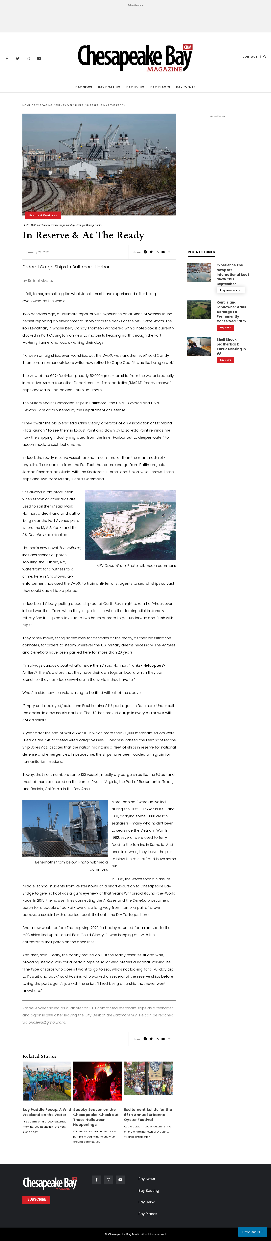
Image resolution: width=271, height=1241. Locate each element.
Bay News (83, 87)
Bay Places (160, 87)
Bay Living (135, 87)
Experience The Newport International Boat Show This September (233, 274)
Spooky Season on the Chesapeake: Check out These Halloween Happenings (96, 1117)
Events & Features (43, 215)
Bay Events (186, 87)
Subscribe (36, 1199)
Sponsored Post (232, 290)
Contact (250, 57)
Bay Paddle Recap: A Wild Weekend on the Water (47, 1112)
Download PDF (252, 1232)
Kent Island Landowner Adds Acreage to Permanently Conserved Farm (231, 312)
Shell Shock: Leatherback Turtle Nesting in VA (231, 346)
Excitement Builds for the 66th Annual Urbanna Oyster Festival (148, 1114)
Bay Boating (109, 87)
